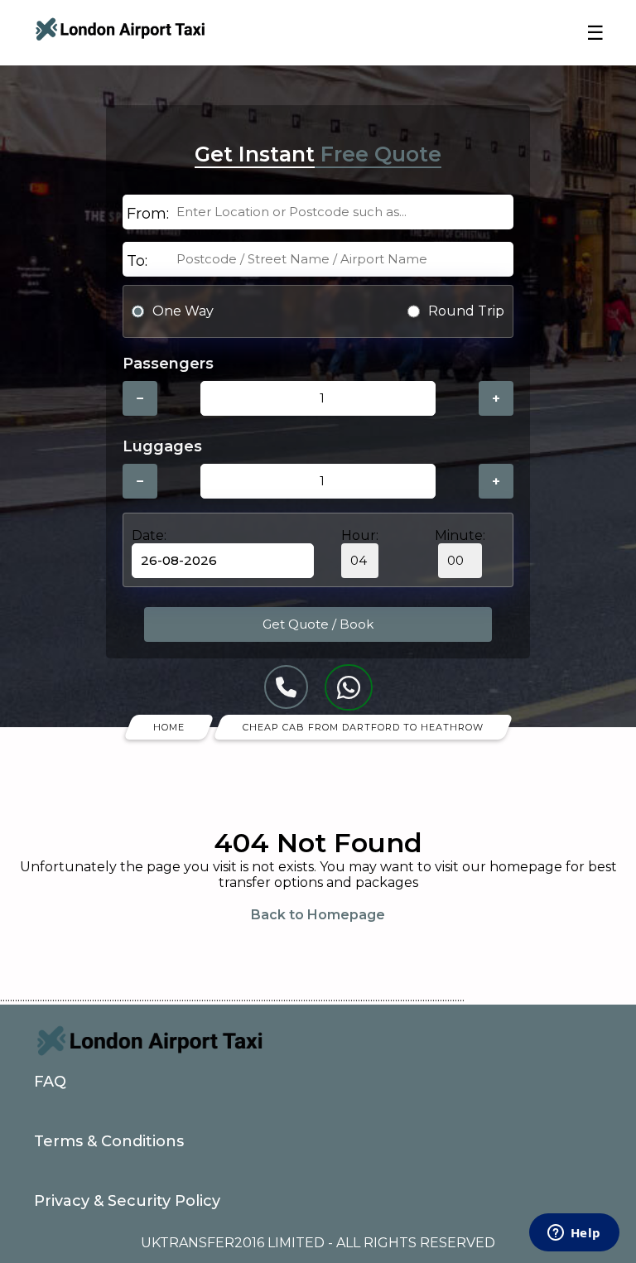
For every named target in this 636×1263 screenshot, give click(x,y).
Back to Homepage (318, 915)
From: (148, 214)
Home (169, 727)
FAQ (50, 1082)
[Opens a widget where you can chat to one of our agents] (573, 1234)
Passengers (168, 363)
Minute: (460, 535)
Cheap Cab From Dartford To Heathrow (363, 727)
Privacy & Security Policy (127, 1201)
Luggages (162, 446)
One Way (183, 311)
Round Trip (466, 311)
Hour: (359, 535)
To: (137, 261)
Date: (149, 535)
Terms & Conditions (109, 1141)
